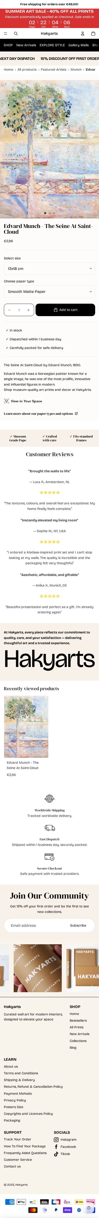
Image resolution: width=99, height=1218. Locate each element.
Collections (78, 1041)
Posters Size (13, 1107)
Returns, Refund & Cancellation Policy (33, 1087)
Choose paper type (19, 281)
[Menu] (5, 33)
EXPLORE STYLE (52, 45)
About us (11, 1066)
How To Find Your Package (25, 1146)
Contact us (12, 1166)
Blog (73, 1048)
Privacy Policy (15, 1100)
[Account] (82, 33)
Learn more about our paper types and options (39, 413)
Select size (12, 258)
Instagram (69, 1140)
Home (74, 1014)
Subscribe (78, 925)
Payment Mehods (18, 1094)
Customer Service (18, 1160)
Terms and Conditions (21, 1073)
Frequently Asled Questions (25, 1153)
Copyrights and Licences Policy (28, 1114)
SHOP (8, 45)
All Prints (76, 1027)
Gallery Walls (78, 45)
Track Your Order (17, 1139)
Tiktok (65, 1154)
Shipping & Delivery (19, 1080)
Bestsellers (78, 1021)
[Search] (16, 33)
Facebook (68, 1147)
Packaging (12, 1120)
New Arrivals (26, 45)
